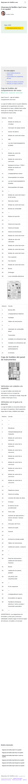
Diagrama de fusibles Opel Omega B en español (13, 762)
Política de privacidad (17, 779)
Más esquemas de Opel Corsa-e (14, 28)
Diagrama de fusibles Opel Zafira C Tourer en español (12, 756)
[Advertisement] (14, 49)
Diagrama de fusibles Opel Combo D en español (13, 765)
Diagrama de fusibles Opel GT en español (11, 749)
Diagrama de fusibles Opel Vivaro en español (12, 752)
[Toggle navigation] (25, 2)
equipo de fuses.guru (17, 778)
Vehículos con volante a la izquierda (15, 81)
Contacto (25, 779)
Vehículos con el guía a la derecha (15, 83)
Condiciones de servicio (6, 779)
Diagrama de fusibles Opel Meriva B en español (13, 760)
